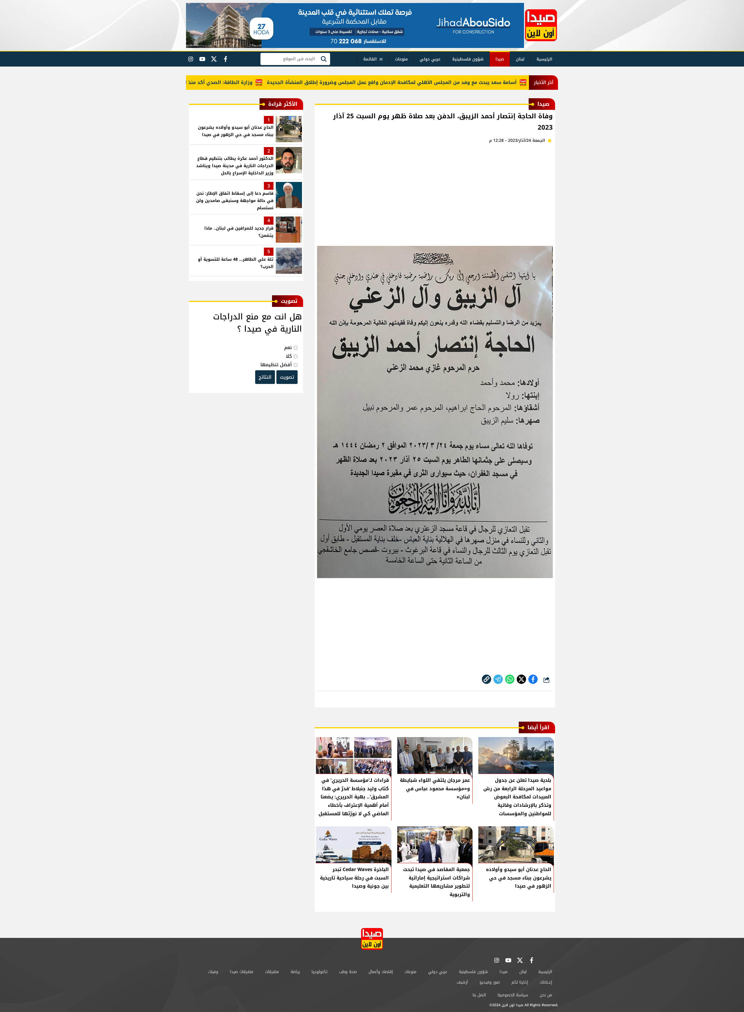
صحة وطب (348, 972)
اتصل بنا (479, 995)
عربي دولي (430, 59)
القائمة (370, 59)
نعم (288, 347)
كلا (289, 356)
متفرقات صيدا (241, 972)
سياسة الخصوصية (513, 995)
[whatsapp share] (509, 679)
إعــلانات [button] (546, 982)
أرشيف (462, 982)
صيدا (500, 59)
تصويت (287, 377)
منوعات (401, 59)
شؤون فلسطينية (468, 59)
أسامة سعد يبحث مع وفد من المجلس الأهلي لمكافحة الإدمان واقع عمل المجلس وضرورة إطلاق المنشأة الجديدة (418, 82)
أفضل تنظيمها (276, 364)
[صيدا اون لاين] (541, 25)
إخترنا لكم (520, 982)
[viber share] (498, 679)
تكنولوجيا (320, 972)
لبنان (520, 59)
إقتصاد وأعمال (381, 972)
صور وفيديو (490, 982)
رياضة (295, 972)
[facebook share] (533, 679)
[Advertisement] (434, 193)
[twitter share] (521, 679)
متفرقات (272, 972)
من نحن (546, 995)
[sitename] (372, 939)
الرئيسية (544, 59)
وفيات (213, 972)
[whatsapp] (486, 679)
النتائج (265, 377)
